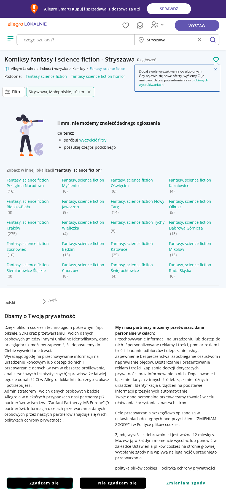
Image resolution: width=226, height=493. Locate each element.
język (53, 299)
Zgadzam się (44, 483)
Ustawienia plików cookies (156, 446)
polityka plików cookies (136, 468)
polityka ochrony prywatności (188, 468)
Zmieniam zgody (186, 483)
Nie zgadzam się (117, 483)
